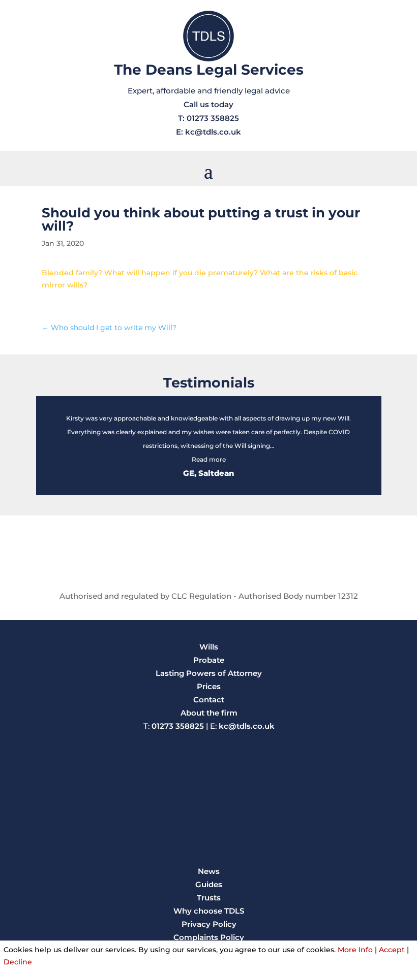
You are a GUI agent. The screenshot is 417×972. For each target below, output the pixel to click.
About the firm (209, 713)
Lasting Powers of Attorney (209, 673)
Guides (208, 884)
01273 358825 (213, 118)
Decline (18, 961)
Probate (208, 660)
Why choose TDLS (208, 911)
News (209, 871)
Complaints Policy (208, 937)
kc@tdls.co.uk (213, 132)
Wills (208, 647)
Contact (208, 699)
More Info (355, 949)
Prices (209, 686)
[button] (209, 459)
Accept (392, 949)
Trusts (209, 897)
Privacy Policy (209, 924)
